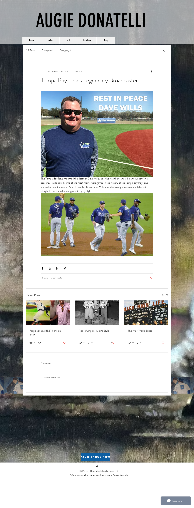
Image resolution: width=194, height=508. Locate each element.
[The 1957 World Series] (146, 312)
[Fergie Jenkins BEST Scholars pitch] (48, 312)
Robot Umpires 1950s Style (94, 331)
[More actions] (151, 71)
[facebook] (97, 466)
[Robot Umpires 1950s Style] (97, 312)
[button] (164, 50)
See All (165, 294)
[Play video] (97, 224)
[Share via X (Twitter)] (49, 268)
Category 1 (47, 50)
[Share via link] (64, 268)
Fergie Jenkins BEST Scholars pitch (45, 333)
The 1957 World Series (140, 331)
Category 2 (65, 50)
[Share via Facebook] (42, 268)
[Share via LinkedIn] (57, 268)
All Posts (30, 50)
